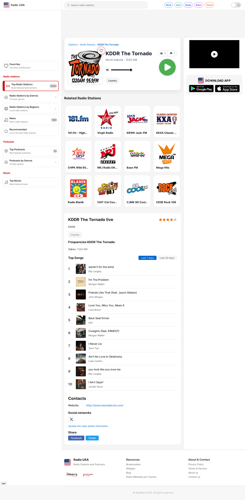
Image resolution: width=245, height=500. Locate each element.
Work (169, 4)
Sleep (188, 4)
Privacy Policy (196, 464)
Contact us (194, 476)
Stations (72, 44)
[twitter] (71, 419)
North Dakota (87, 44)
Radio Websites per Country (141, 476)
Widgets (130, 468)
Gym (178, 4)
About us (193, 472)
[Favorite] (101, 51)
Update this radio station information (88, 426)
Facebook (76, 438)
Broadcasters (133, 464)
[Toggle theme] (236, 4)
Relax (199, 4)
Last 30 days (167, 257)
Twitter (92, 438)
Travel (209, 4)
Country (112, 80)
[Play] (167, 67)
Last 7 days (147, 257)
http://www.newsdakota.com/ (105, 405)
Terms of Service (197, 468)
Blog (128, 472)
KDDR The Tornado (108, 44)
